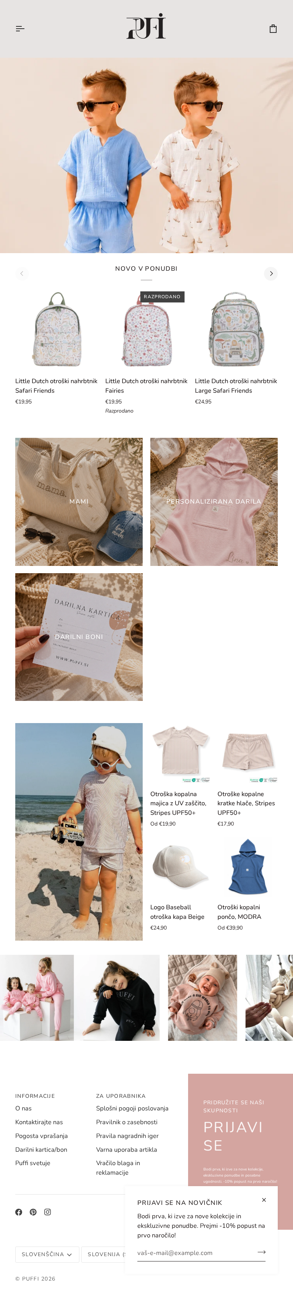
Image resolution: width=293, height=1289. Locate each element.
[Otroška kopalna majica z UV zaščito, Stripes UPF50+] (180, 753)
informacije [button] (35, 1096)
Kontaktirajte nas (39, 1122)
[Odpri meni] (26, 28)
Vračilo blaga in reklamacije (118, 1168)
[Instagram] (47, 1212)
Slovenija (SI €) (113, 1254)
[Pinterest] (33, 1212)
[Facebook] (18, 1212)
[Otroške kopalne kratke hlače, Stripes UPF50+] (247, 753)
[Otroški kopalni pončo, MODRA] (247, 867)
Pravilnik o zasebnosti (127, 1122)
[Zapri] (267, 1200)
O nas (23, 1108)
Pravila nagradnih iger (127, 1135)
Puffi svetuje (32, 1163)
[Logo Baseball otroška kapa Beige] (180, 867)
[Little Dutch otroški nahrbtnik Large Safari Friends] (236, 329)
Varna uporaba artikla (126, 1149)
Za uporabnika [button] (121, 1096)
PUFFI (30, 1278)
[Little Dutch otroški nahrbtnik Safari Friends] (56, 329)
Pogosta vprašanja (41, 1135)
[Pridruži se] (259, 1252)
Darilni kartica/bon (41, 1149)
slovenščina (43, 1254)
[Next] (271, 274)
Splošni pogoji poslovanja (132, 1108)
